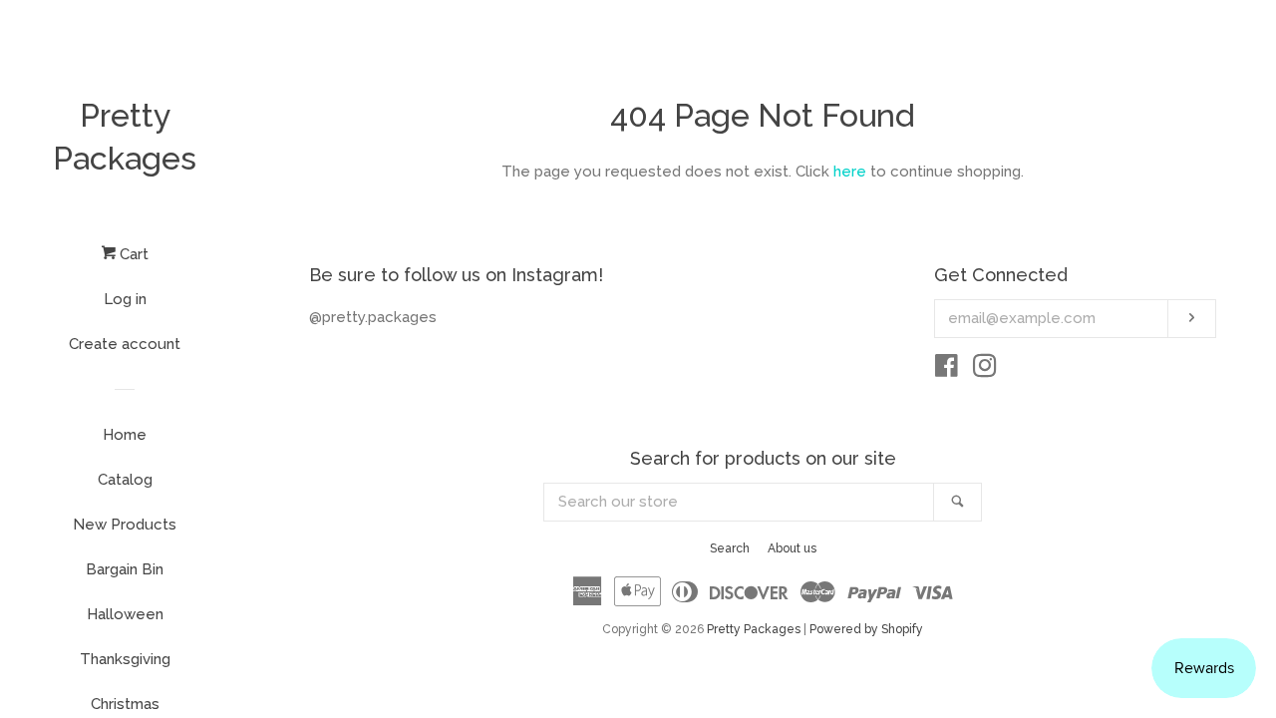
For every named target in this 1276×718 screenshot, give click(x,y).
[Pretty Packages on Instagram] (985, 370)
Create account (124, 344)
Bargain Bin (124, 569)
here (849, 171)
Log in (125, 299)
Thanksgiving (125, 659)
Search (730, 548)
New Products (124, 525)
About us (792, 548)
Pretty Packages (124, 137)
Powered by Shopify (866, 629)
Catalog (125, 480)
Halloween (125, 614)
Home (125, 435)
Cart (132, 254)
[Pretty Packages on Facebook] (946, 370)
